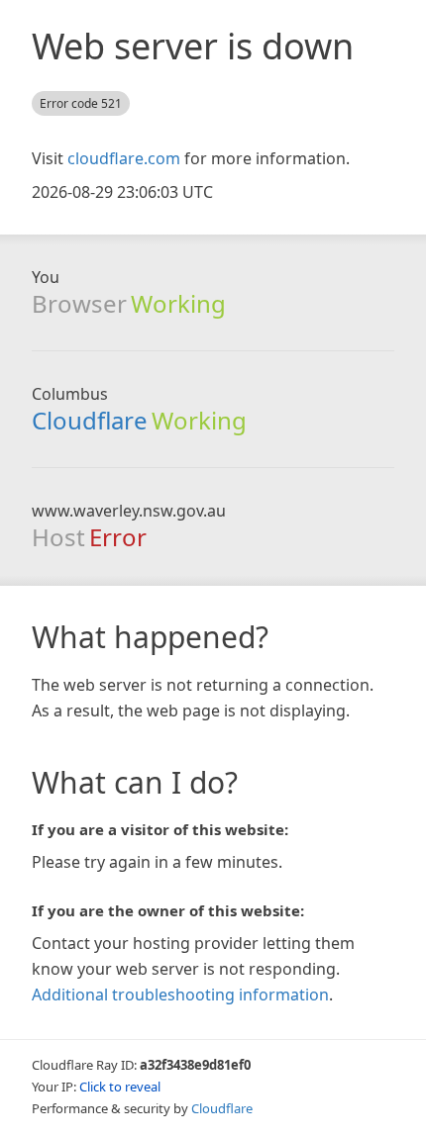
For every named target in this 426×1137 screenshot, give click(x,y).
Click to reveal (119, 1086)
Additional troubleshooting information (180, 994)
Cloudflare (90, 420)
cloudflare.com (123, 158)
